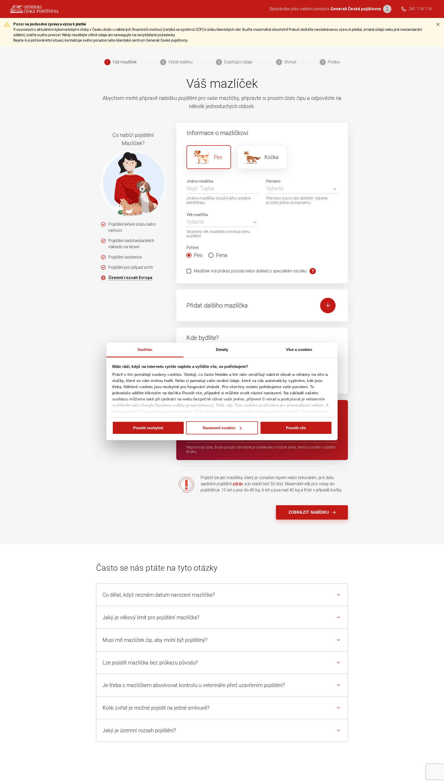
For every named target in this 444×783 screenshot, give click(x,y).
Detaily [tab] (222, 349)
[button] (222, 595)
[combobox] (298, 188)
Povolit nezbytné (148, 428)
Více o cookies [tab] (299, 349)
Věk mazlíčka (197, 214)
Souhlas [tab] (144, 349)
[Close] (438, 24)
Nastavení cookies (219, 428)
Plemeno (273, 181)
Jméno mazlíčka (200, 181)
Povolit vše (296, 428)
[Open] (334, 189)
